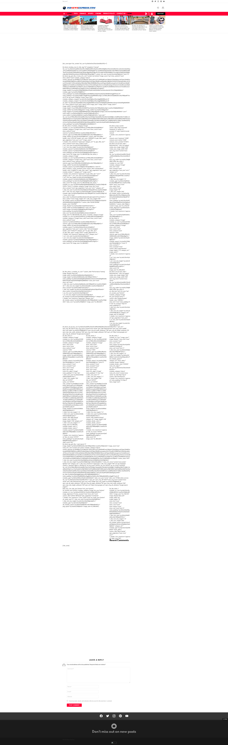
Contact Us (121, 13)
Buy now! (65, 1)
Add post (160, 13)
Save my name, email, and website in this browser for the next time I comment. (90, 701)
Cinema (98, 13)
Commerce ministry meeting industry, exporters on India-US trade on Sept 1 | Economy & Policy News (105, 28)
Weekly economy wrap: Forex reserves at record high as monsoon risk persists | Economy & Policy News (156, 28)
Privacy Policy (109, 13)
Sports (90, 13)
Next (164, 24)
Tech (75, 13)
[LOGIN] (152, 13)
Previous (63, 24)
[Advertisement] (114, 46)
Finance (83, 13)
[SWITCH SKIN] (146, 13)
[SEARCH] (149, 13)
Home (69, 13)
